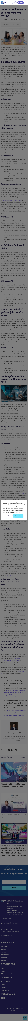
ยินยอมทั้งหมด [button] (18, 516)
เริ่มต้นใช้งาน (20, 2)
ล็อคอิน (14, 2)
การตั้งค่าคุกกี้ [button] (9, 516)
